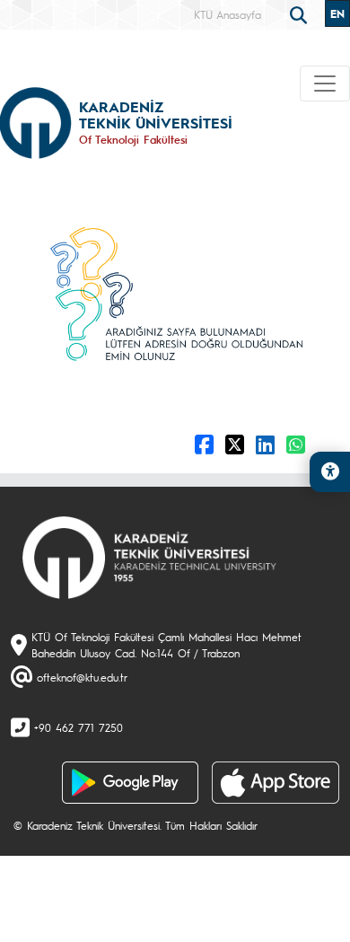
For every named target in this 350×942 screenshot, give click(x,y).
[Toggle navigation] (325, 83)
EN (337, 13)
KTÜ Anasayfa (227, 14)
